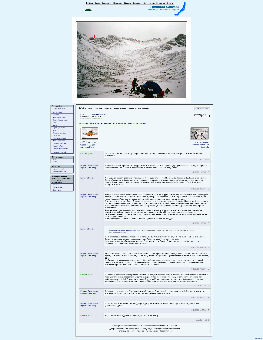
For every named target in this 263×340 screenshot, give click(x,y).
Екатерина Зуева (98, 114)
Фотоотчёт (113, 123)
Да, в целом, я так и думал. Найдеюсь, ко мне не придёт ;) (131, 316)
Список (55, 185)
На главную (258, 338)
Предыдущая (57, 187)
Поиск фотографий (59, 152)
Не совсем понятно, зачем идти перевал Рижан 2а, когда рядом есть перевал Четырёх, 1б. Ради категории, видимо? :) (153, 154)
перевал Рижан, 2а (59, 171)
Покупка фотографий (60, 148)
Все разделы (57, 112)
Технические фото (59, 138)
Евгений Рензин (87, 178)
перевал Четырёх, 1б (60, 169)
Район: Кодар (55, 160)
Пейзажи (56, 115)
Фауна (55, 125)
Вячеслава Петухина (170, 10)
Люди (54, 130)
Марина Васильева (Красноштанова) (89, 166)
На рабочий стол (58, 146)
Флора (55, 122)
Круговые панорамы (60, 143)
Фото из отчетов (59, 141)
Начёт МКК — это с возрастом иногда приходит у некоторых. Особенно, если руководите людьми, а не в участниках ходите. (152, 304)
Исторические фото (60, 133)
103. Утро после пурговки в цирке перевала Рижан (88, 144)
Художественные (59, 108)
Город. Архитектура (59, 128)
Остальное (56, 135)
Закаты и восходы (59, 117)
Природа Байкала (165, 7)
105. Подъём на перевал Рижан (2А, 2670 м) (200, 144)
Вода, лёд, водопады (60, 120)
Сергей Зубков (86, 153)
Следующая (57, 190)
